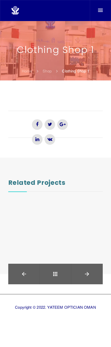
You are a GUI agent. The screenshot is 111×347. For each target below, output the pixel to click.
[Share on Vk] (50, 139)
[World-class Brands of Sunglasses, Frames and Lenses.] (15, 10)
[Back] (55, 274)
